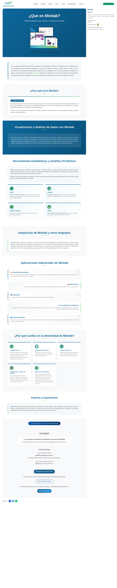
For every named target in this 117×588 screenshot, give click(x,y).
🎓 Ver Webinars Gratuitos (44, 481)
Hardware (43, 4)
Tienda (63, 4)
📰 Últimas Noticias (44, 491)
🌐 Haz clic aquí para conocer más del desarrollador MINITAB (44, 423)
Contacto (81, 4)
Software (36, 4)
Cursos (57, 4)
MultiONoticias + (72, 4)
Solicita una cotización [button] (108, 3)
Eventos (50, 4)
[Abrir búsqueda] (101, 4)
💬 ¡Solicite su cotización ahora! (44, 471)
